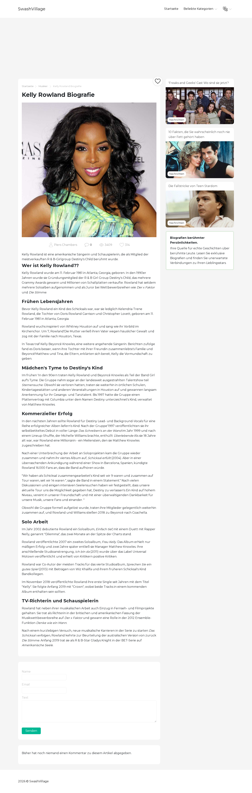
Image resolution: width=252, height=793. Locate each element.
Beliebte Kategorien (199, 9)
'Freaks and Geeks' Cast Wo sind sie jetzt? (198, 83)
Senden (31, 731)
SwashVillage (31, 8)
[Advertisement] (126, 45)
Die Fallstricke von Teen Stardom (192, 186)
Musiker (43, 86)
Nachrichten (176, 119)
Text (25, 697)
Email (26, 684)
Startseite (171, 9)
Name (26, 671)
